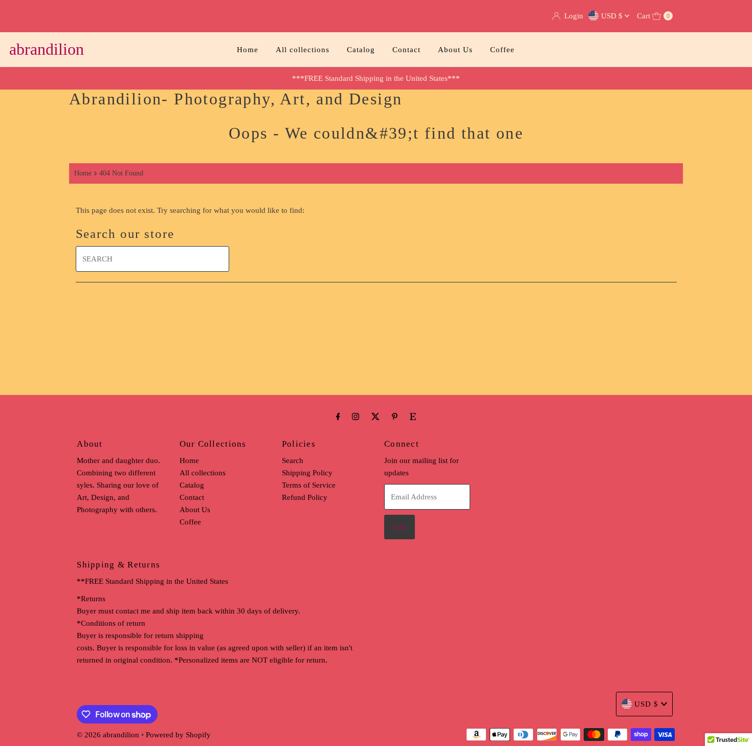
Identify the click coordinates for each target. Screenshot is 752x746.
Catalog (361, 50)
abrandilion (46, 49)
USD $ (613, 16)
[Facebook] (338, 416)
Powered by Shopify (178, 735)
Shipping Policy (307, 473)
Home (247, 50)
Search (292, 460)
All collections (302, 50)
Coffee (502, 50)
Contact (406, 50)
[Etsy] (413, 416)
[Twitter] (375, 416)
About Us (455, 50)
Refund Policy (304, 497)
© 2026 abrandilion (108, 735)
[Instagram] (355, 416)
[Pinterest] (394, 416)
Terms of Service (309, 485)
